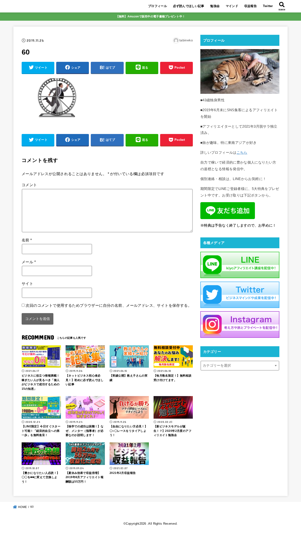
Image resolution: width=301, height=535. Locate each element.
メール (29, 262)
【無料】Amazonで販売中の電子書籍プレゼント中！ (150, 16)
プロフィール (157, 6)
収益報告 (250, 6)
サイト (27, 283)
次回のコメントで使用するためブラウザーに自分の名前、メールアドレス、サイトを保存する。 (109, 305)
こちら (242, 152)
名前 (27, 240)
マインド (232, 6)
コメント (29, 185)
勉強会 (215, 6)
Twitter (268, 6)
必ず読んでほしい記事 (188, 6)
